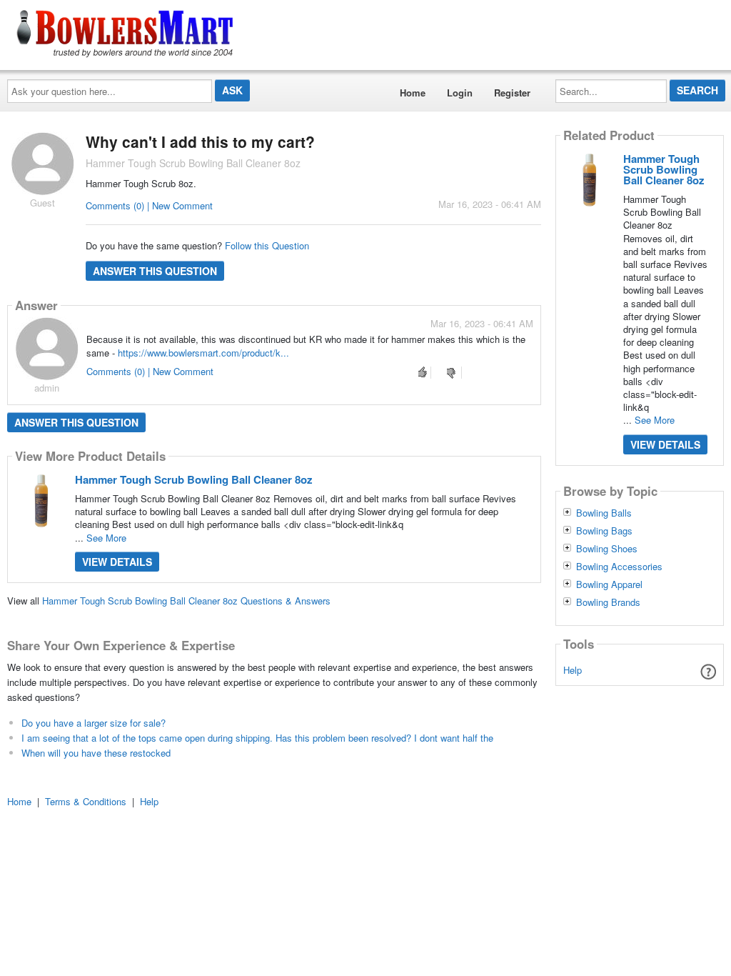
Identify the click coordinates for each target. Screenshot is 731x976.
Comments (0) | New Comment (149, 205)
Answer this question (155, 271)
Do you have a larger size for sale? (93, 722)
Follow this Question (267, 245)
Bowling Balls (604, 513)
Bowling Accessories (619, 567)
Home (412, 92)
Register (512, 92)
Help (572, 670)
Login (460, 92)
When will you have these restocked (96, 753)
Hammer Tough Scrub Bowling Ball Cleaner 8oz (194, 479)
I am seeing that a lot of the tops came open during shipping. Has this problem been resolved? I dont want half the (257, 738)
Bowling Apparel (609, 584)
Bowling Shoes (606, 549)
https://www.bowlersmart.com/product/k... (203, 352)
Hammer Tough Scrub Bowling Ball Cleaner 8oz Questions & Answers (186, 600)
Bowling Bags (604, 531)
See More (106, 537)
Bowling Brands (608, 602)
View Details (117, 561)
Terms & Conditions (85, 801)
